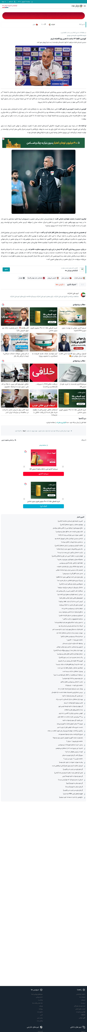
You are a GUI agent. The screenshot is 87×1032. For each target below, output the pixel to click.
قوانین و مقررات (61, 423)
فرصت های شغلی (80, 1009)
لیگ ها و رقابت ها (37, 1003)
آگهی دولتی (82, 1018)
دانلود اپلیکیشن (80, 994)
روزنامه (41, 1009)
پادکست (40, 1000)
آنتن (41, 1015)
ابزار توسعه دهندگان (79, 1006)
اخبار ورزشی (39, 997)
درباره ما (83, 1003)
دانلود (6, 269)
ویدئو (41, 1006)
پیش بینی (40, 1018)
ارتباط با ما (82, 997)
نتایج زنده (40, 1012)
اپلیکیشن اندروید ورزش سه (9, 6)
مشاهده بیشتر (42, 445)
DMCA (83, 1015)
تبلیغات (83, 1000)
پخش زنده (40, 1021)
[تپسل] (3, 139)
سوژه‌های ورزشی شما (37, 994)
